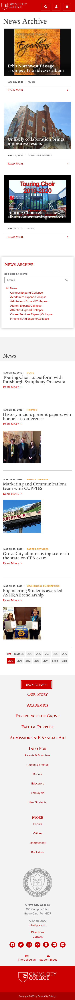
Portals (37, 824)
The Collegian (27, 959)
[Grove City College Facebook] (12, 945)
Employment (37, 843)
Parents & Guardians (37, 755)
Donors (37, 774)
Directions (37, 932)
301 (19, 661)
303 (37, 661)
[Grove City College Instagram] (29, 945)
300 (10, 661)
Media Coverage (37, 479)
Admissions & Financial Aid (38, 737)
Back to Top (35, 684)
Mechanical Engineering (43, 586)
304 (45, 661)
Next (55, 661)
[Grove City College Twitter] (21, 945)
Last (64, 661)
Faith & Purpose (37, 726)
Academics (37, 705)
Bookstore (37, 852)
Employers (37, 793)
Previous (18, 654)
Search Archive (16, 274)
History (32, 410)
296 (38, 654)
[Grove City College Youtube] (37, 945)
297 (47, 654)
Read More (11, 387)
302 (28, 661)
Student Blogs (48, 959)
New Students (37, 802)
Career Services (37, 549)
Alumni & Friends (37, 765)
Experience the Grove (37, 715)
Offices (37, 833)
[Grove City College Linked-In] (63, 945)
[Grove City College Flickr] (54, 945)
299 (64, 654)
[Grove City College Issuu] (46, 945)
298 (55, 654)
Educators (37, 783)
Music (30, 373)
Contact (38, 937)
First (8, 654)
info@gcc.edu (37, 925)
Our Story (37, 694)
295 (29, 654)
